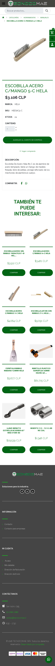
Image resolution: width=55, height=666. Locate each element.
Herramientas (30, 17)
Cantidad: (10, 123)
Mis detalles (9, 565)
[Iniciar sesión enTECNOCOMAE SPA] (52, 44)
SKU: (7, 110)
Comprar (14, 272)
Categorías (14, 17)
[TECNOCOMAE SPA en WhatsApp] (32, 491)
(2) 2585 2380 (12, 612)
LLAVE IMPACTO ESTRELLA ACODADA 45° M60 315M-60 (14, 430)
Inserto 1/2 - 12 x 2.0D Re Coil (41, 429)
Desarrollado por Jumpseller (32, 644)
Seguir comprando (28, 151)
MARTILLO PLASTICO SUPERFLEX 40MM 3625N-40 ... (41, 370)
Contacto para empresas (15, 528)
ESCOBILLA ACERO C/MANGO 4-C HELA (41, 252)
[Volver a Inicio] (3, 17)
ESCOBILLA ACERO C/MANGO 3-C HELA (14, 312)
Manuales (44, 17)
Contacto (8, 524)
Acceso (8, 560)
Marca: (9, 104)
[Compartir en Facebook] (21, 183)
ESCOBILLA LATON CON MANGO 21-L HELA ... (41, 312)
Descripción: (12, 160)
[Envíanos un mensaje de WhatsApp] (48, 659)
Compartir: (11, 183)
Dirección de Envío (12, 573)
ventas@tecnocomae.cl (16, 617)
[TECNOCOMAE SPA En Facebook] (22, 491)
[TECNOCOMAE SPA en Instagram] (27, 491)
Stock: (9, 117)
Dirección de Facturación (15, 569)
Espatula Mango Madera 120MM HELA (14, 369)
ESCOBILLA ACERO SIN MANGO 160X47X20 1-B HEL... (13, 253)
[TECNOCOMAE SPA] (27, 3)
